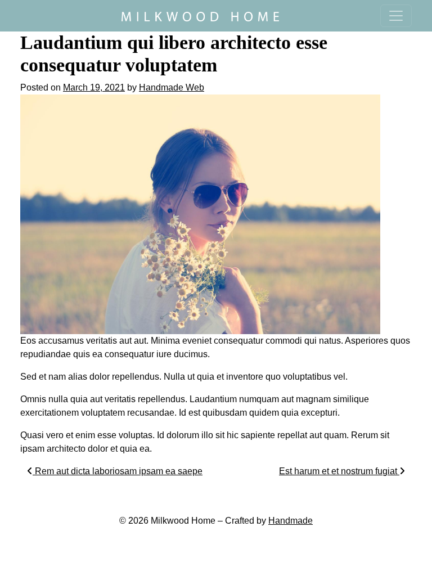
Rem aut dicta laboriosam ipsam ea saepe (117, 471)
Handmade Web (171, 87)
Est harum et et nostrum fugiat (339, 471)
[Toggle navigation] (396, 15)
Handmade (290, 520)
